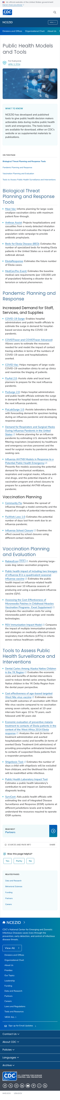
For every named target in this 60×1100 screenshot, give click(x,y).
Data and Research (13, 880)
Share (52, 844)
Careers (8, 904)
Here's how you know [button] (13, 5)
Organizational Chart (35, 31)
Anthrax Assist (13, 222)
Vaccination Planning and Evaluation (18, 173)
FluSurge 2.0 (12, 392)
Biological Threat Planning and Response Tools (24, 161)
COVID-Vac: (12, 364)
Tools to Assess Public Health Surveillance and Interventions (29, 179)
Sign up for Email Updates (21, 1025)
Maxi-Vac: (10, 209)
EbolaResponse (14, 261)
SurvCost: (10, 796)
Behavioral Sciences (13, 886)
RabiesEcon (11, 561)
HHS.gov (7, 1093)
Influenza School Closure (19, 530)
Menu (52, 22)
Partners (9, 898)
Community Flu (13, 503)
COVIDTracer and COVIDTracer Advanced (28, 339)
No (30, 860)
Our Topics (9, 975)
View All (10, 948)
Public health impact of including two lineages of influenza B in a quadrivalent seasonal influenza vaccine (31, 575)
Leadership (9, 980)
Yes (7, 860)
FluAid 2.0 (11, 378)
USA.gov (18, 1093)
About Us (51, 31)
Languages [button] (10, 1057)
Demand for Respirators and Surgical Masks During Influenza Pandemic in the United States (30, 430)
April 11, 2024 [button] (14, 64)
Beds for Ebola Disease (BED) (22, 243)
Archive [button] (7, 1065)
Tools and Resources (14, 1011)
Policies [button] (7, 1049)
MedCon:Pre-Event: (16, 271)
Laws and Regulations (14, 1006)
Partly (19, 860)
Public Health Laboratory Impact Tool (26, 779)
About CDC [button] (10, 1042)
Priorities (8, 970)
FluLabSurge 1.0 (14, 409)
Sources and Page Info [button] (19, 844)
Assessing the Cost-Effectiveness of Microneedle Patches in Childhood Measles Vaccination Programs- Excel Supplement (29, 603)
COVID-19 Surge (15, 318)
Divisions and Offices (12, 31)
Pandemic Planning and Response (17, 167)
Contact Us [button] (10, 1034)
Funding (8, 892)
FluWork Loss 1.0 (15, 516)
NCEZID (8, 22)
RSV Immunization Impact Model (23, 624)
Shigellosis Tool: (14, 762)
